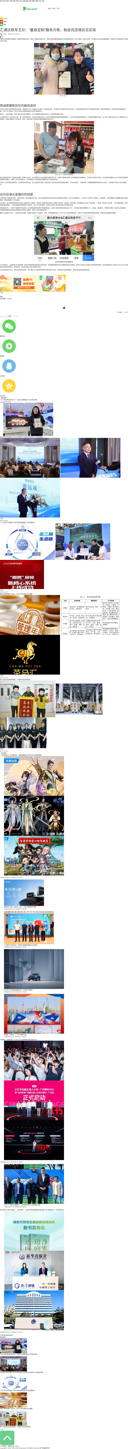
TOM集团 (3, 1446)
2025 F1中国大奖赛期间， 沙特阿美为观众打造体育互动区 (22, 1205)
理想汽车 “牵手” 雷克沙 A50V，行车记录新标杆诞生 (20, 907)
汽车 (39, 1)
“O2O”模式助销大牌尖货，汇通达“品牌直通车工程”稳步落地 (18, 400)
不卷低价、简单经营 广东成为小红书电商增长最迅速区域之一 (19, 1039)
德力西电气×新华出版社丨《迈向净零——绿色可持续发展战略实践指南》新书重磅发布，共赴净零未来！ (32, 1210)
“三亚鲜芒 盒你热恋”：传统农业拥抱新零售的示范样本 (21, 945)
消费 (36, 1)
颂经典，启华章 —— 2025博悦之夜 (15, 1034)
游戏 (14, 1)
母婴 (23, 1)
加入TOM (15, 1446)
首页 (1, 1)
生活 (20, 1)
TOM (5, 34)
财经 (30, 1)
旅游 (17, 1)
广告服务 (9, 1446)
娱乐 (7, 1)
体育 (11, 1)
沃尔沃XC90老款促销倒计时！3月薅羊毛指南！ (19, 990)
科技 (43, 1)
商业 (53, 8)
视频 (27, 1)
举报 (1, 297)
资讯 (4, 1)
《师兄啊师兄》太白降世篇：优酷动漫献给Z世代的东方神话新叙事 (21, 755)
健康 (33, 1)
